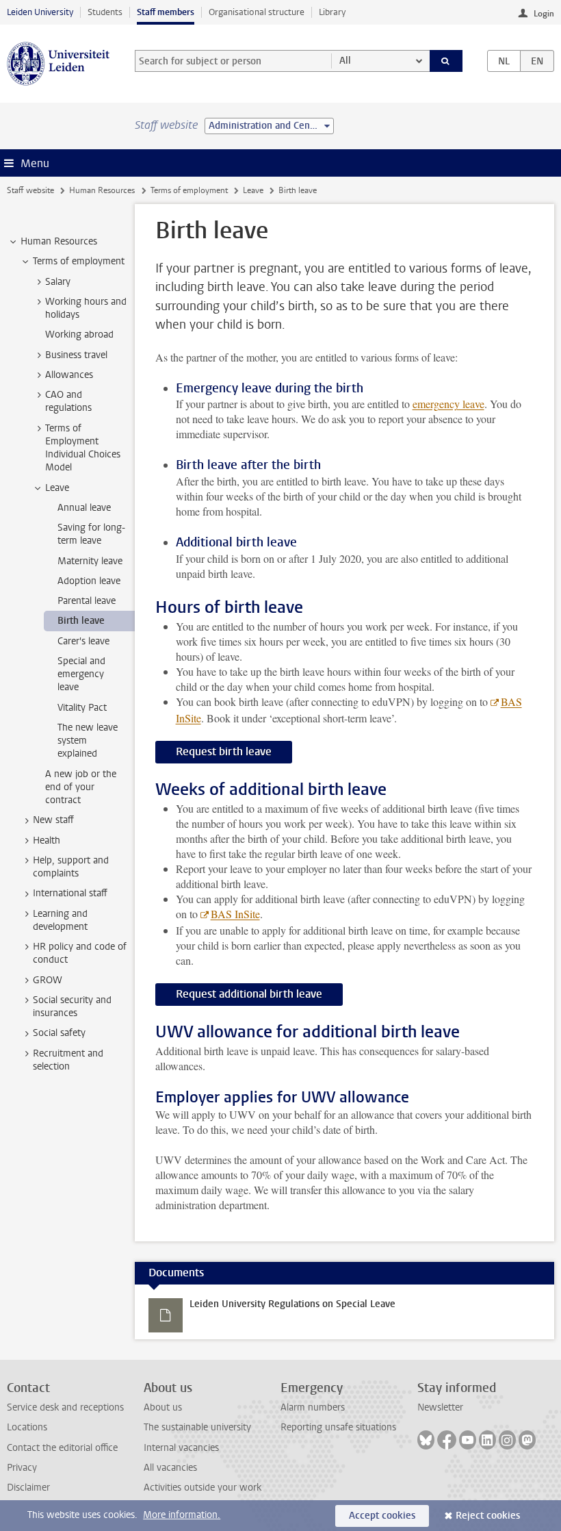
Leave (253, 190)
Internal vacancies (181, 1447)
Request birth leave (224, 751)
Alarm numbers (312, 1407)
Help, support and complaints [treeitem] (71, 867)
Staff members (165, 12)
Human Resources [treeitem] (59, 241)
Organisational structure (256, 12)
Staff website (30, 190)
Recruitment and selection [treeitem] (68, 1060)
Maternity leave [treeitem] (89, 561)
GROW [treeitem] (47, 980)
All (345, 60)
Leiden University (40, 12)
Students (105, 12)
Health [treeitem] (46, 840)
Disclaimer (28, 1487)
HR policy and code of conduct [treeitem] (80, 953)
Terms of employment (189, 190)
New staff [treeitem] (53, 819)
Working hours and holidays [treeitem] (86, 308)
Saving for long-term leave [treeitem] (91, 534)
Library (332, 12)
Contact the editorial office (62, 1447)
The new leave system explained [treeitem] (87, 741)
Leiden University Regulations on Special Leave (292, 1304)
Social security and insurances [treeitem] (72, 1007)
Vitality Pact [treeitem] (82, 707)
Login (544, 13)
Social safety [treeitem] (59, 1032)
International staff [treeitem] (70, 893)
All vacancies (170, 1467)
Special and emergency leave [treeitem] (81, 674)
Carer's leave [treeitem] (83, 641)
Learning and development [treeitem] (60, 920)
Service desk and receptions (65, 1407)
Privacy (22, 1467)
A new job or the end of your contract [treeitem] (80, 787)
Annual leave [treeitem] (84, 507)
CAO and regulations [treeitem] (68, 401)
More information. (181, 1514)
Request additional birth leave (249, 994)
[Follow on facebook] (446, 1440)
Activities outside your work (202, 1487)
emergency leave (448, 403)
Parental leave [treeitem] (86, 600)
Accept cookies (382, 1515)
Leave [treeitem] (57, 487)
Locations (27, 1427)
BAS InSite (235, 914)
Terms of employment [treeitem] (79, 261)
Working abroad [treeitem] (79, 334)
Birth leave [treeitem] (81, 620)
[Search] (446, 61)
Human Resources (102, 190)
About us (163, 1407)
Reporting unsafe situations (338, 1427)
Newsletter (440, 1407)
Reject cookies (488, 1515)
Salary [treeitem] (57, 281)
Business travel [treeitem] (76, 355)
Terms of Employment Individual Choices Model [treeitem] (82, 448)
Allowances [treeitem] (69, 374)
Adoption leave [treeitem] (88, 580)
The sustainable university (197, 1427)
